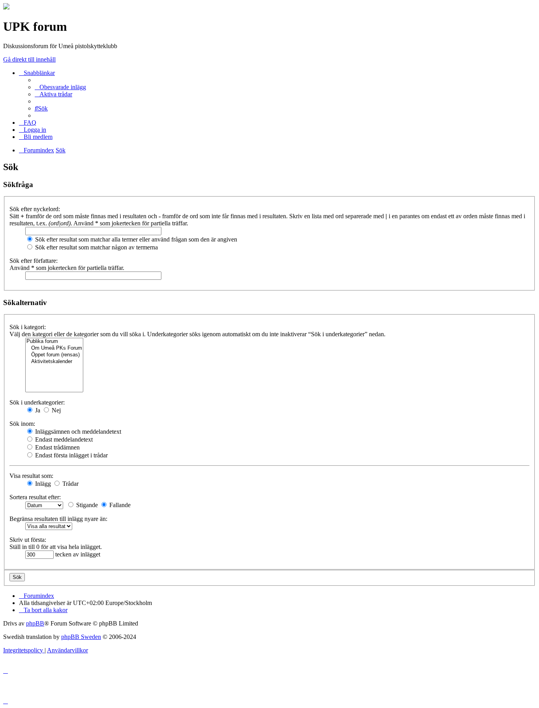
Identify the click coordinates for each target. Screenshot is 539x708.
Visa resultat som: (31, 475)
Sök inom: (22, 423)
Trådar (70, 483)
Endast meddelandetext (63, 439)
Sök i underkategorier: (37, 402)
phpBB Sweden (81, 636)
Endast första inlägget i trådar (71, 455)
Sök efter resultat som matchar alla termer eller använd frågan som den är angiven (135, 239)
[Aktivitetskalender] (54, 361)
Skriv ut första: (27, 539)
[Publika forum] (54, 341)
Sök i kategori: (27, 327)
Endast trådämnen (57, 447)
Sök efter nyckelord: (34, 209)
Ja (37, 410)
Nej (55, 410)
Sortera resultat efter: (35, 497)
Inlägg (42, 483)
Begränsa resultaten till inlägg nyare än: (58, 518)
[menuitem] (60, 87)
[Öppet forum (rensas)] (54, 355)
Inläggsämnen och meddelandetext (77, 431)
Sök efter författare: (33, 260)
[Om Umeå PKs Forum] (54, 348)
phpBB (35, 623)
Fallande (119, 505)
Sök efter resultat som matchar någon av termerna (96, 247)
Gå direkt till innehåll (29, 59)
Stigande (86, 505)
